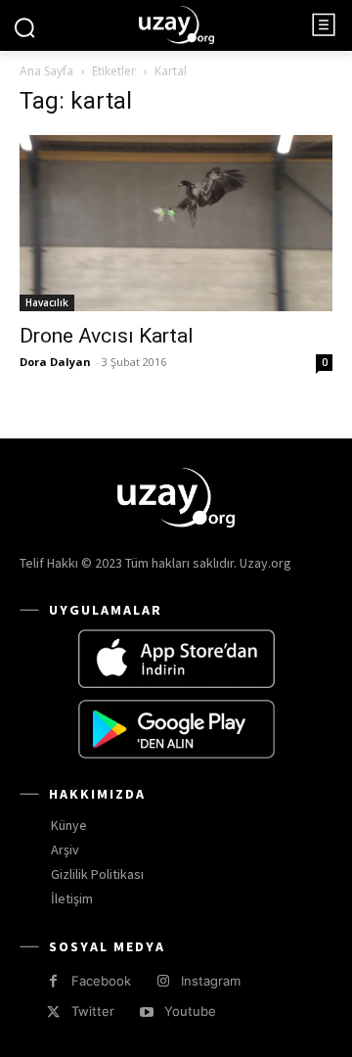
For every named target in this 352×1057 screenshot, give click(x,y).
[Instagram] (163, 981)
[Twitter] (53, 1012)
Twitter (92, 1011)
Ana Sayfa (46, 71)
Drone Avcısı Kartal (107, 335)
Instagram (211, 980)
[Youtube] (146, 1012)
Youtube (190, 1011)
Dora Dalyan (55, 361)
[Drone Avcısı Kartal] (176, 223)
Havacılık (46, 302)
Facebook (101, 980)
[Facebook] (53, 981)
